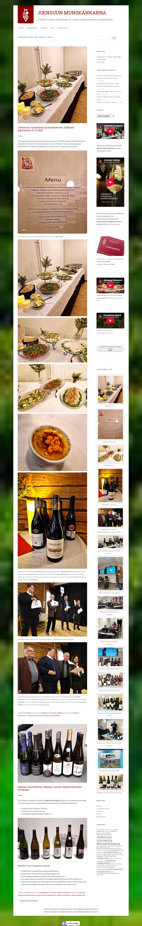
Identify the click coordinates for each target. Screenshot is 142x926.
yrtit (118, 873)
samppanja (102, 858)
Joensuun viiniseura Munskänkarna (38, 716)
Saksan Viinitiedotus (63, 895)
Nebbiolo (99, 850)
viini (103, 865)
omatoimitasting (108, 850)
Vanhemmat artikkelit (28, 901)
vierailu (99, 865)
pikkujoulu (55, 716)
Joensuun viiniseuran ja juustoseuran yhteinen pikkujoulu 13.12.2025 (46, 129)
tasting (110, 860)
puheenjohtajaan (114, 224)
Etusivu (21, 28)
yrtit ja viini (100, 875)
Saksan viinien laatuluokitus (46, 895)
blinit (103, 830)
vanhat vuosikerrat (115, 864)
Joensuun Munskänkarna (71, 13)
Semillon (111, 858)
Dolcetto (107, 831)
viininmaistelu (115, 869)
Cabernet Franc (109, 830)
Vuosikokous (102, 873)
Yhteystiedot (62, 28)
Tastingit (66, 893)
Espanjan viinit (101, 833)
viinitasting (103, 871)
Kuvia (52, 28)
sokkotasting (101, 861)
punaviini (111, 852)
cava (116, 829)
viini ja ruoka (101, 867)
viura (112, 872)
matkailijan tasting (115, 848)
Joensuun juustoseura (104, 835)
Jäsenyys (44, 28)
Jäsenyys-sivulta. (109, 264)
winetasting (112, 873)
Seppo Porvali (117, 858)
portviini (100, 852)
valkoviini (103, 863)
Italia (107, 833)
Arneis (98, 830)
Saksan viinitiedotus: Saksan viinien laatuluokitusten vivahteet (50, 788)
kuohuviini (103, 848)
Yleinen (99, 62)
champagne (101, 831)
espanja (113, 831)
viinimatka (110, 867)
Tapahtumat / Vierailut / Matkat (51, 713)
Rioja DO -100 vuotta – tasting (106, 102)
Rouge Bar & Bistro (102, 854)
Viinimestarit (101, 869)
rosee (120, 852)
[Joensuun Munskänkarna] (25, 21)
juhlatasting (100, 846)
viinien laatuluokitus (78, 895)
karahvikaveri (118, 846)
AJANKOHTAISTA (32, 28)
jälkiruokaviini (109, 846)
